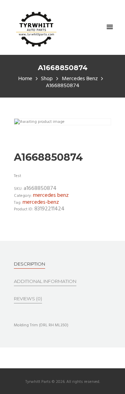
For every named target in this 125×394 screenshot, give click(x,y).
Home (25, 79)
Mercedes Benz (80, 79)
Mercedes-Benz (41, 202)
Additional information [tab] (45, 281)
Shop (47, 79)
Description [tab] (29, 264)
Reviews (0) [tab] (28, 298)
